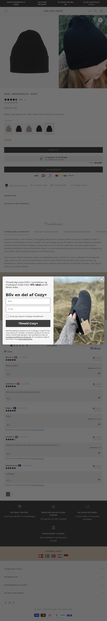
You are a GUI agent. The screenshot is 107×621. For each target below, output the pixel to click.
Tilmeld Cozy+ (28, 323)
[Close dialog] (101, 279)
